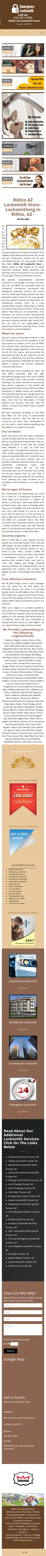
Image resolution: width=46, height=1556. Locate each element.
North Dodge (29, 704)
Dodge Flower (8, 666)
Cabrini (16, 657)
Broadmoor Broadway (20, 654)
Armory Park (35, 640)
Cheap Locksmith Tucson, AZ (23, 1160)
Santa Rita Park (28, 730)
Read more (7, 150)
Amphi (25, 640)
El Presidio (38, 672)
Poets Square (30, 712)
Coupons (34, 1529)
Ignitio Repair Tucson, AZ (21, 1257)
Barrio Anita (36, 643)
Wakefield (8, 741)
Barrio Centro (28, 646)
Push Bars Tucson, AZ (19, 1192)
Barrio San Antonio (22, 649)
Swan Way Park (31, 736)
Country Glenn (11, 663)
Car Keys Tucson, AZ (18, 1253)
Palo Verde (30, 710)
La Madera (34, 689)
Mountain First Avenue (23, 701)
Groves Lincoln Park (19, 680)
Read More (7, 52)
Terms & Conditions (13, 1535)
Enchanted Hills (31, 675)
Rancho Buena (18, 715)
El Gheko (14, 672)
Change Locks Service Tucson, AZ (25, 1180)
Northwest (18, 707)
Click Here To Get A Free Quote (23, 826)
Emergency (23, 1529)
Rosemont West (17, 724)
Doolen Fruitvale (23, 666)
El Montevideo (25, 672)
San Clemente (24, 727)
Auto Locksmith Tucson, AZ (22, 1261)
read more (7, 68)
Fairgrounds (8, 678)
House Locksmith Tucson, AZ (23, 1200)
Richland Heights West (18, 718)
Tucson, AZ (33, 282)
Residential (20, 1526)
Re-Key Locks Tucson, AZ (20, 1219)
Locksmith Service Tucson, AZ (23, 1156)
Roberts (24, 721)
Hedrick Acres (32, 683)
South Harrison (25, 733)
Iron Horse (19, 686)
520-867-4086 (23, 18)
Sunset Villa (18, 736)
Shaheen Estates (9, 733)
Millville (37, 695)
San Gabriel (37, 727)
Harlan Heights (36, 680)
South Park (38, 733)
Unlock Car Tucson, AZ (19, 1265)
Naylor (19, 704)
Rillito (32, 718)
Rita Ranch (15, 721)
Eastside (21, 669)
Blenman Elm (26, 651)
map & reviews (32, 1515)
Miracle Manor (13, 698)
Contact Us (23, 1532)
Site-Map (36, 1535)
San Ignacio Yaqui (12, 730)
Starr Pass (7, 736)
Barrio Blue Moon (13, 646)
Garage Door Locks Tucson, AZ (24, 1196)
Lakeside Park (22, 689)
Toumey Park (19, 739)
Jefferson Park (31, 686)
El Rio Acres (12, 675)
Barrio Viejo (13, 651)
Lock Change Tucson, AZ (20, 1184)
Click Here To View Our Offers (23, 780)
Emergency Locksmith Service (23, 912)
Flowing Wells (31, 678)
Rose (31, 721)
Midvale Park (27, 695)
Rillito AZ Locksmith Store (27, 264)
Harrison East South (16, 683)
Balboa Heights (23, 643)
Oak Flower (29, 707)
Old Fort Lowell (17, 710)
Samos (14, 727)
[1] (23, 148)
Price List (27, 1535)
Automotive (12, 1529)
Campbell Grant (27, 657)
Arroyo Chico (9, 643)
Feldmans (19, 678)
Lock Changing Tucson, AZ (21, 1188)
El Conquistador (33, 669)
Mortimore (7, 701)
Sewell (39, 730)
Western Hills (20, 741)
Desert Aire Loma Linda (30, 663)
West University (34, 741)
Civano (13, 660)
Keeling (11, 689)
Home (11, 1526)
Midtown (16, 695)
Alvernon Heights (13, 640)
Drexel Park (37, 666)
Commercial (32, 1526)
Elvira (20, 675)
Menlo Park (27, 692)
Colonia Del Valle (25, 660)
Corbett (37, 660)
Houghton (8, 686)
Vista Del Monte (33, 739)
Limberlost (16, 692)
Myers (12, 704)
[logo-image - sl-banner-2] (23, 115)
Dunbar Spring (9, 669)
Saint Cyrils (31, 724)
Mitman (35, 698)
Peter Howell (17, 712)
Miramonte (26, 698)
